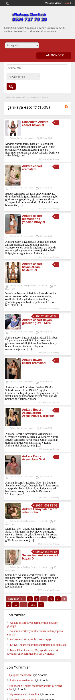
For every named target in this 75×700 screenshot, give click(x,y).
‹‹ (30, 598)
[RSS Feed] (6, 2)
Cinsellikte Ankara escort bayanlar (35, 123)
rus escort (29, 138)
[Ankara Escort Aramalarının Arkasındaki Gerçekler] (13, 424)
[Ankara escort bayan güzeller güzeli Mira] (13, 328)
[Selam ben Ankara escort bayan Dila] (13, 563)
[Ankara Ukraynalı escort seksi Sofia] (13, 517)
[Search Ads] (11, 86)
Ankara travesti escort (21, 680)
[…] (26, 155)
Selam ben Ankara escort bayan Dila (40, 557)
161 (32, 604)
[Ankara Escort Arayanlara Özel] (13, 473)
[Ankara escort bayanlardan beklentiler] (13, 282)
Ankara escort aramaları (32, 167)
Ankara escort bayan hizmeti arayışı (30, 639)
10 (15, 604)
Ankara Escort (16, 138)
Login (67, 3)
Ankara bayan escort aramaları (34, 361)
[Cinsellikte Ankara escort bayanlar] (13, 134)
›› (41, 604)
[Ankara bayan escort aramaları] (13, 378)
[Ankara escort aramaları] (13, 184)
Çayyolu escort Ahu (20, 674)
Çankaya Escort (29, 285)
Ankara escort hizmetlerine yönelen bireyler (33, 219)
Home (7, 97)
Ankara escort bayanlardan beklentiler (32, 267)
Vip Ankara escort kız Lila (24, 694)
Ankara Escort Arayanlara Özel (33, 458)
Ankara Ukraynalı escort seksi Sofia (39, 510)
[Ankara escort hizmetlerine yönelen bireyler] (13, 232)
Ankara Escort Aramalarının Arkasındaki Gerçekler (38, 413)
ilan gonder (54, 55)
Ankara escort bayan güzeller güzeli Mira (37, 321)
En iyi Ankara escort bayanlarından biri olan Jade (38, 644)
